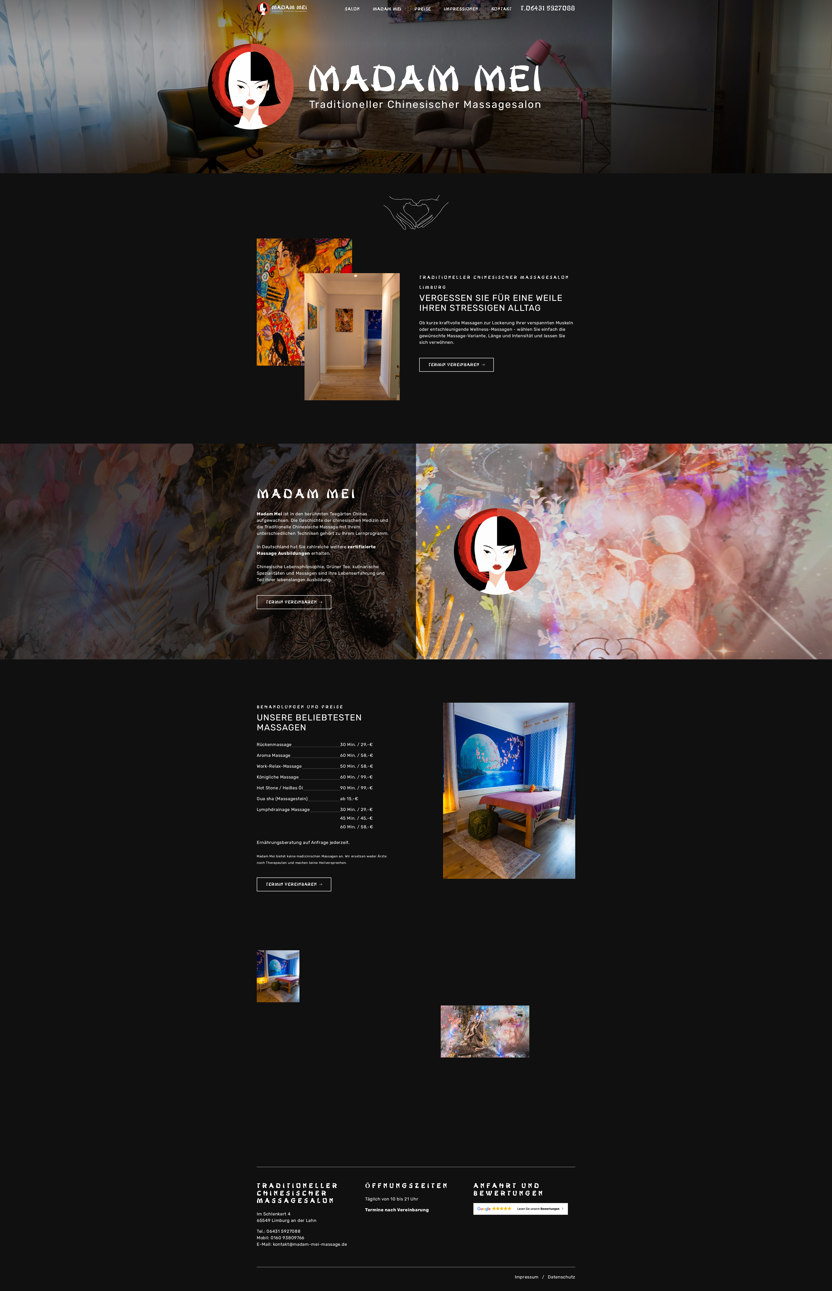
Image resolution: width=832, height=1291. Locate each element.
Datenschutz (561, 1277)
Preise (422, 9)
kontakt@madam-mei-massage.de (310, 1244)
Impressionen (461, 9)
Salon (352, 9)
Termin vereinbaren (453, 365)
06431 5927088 (283, 1231)
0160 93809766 (287, 1237)
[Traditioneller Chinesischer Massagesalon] (283, 8)
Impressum (527, 1277)
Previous (790, 158)
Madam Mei (387, 9)
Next (812, 158)
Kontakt (501, 9)
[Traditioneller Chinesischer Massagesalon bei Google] (524, 1209)
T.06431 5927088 (547, 8)
